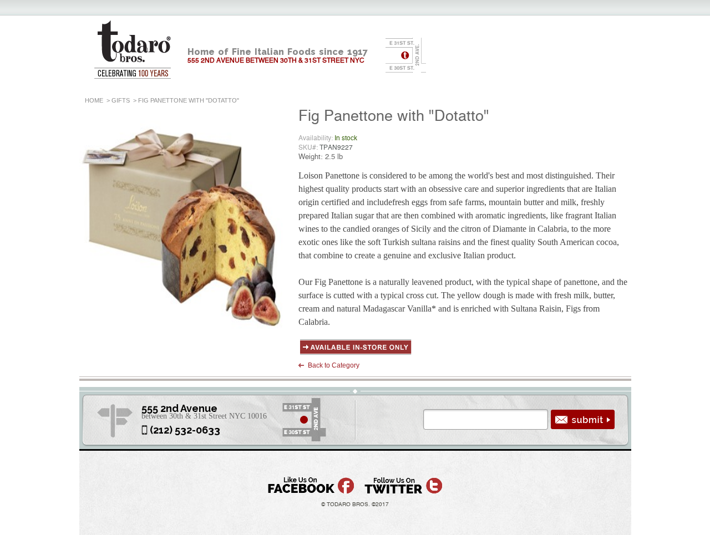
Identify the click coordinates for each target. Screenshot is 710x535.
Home (94, 100)
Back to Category (333, 365)
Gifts (120, 100)
